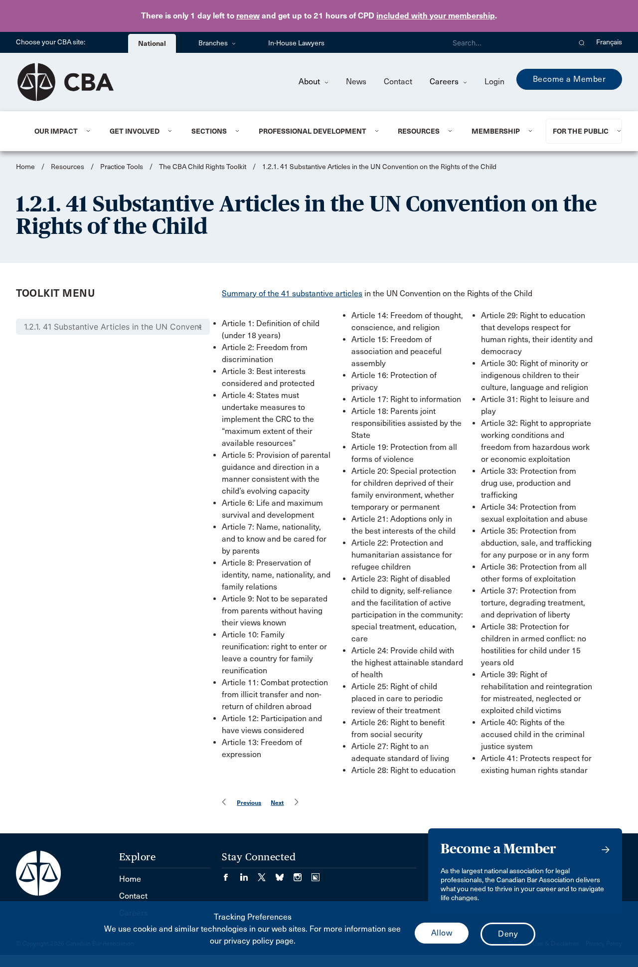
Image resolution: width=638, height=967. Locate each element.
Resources (419, 131)
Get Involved (135, 131)
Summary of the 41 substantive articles (292, 293)
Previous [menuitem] (249, 802)
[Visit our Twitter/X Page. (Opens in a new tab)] (267, 874)
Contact (398, 81)
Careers (445, 81)
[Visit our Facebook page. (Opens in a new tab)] (231, 874)
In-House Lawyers (296, 43)
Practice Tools (121, 167)
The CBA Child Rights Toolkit (202, 167)
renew (248, 15)
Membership (496, 131)
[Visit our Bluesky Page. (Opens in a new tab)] (285, 874)
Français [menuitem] (609, 42)
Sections (209, 131)
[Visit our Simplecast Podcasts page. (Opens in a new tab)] (315, 874)
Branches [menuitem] (213, 43)
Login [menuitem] (494, 81)
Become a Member (569, 79)
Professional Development (312, 131)
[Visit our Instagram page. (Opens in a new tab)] (303, 874)
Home (25, 167)
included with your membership (435, 15)
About (310, 81)
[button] (582, 42)
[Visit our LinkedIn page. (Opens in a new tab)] (249, 874)
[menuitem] (59, 131)
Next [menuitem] (277, 802)
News (356, 81)
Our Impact (56, 131)
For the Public (581, 131)
